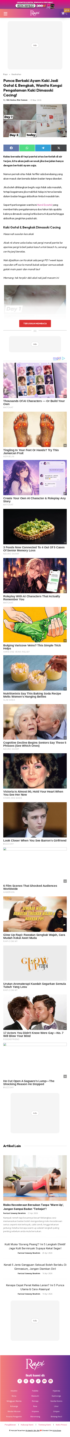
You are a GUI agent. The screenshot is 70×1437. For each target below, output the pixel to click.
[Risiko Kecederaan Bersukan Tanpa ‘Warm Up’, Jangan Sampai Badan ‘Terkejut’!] (35, 1178)
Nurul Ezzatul (44, 204)
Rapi (5, 74)
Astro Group (57, 1430)
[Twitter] (32, 1381)
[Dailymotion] (50, 1381)
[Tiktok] (38, 1381)
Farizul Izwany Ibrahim (14, 1213)
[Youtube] (44, 1381)
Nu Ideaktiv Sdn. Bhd (33, 1430)
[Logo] (35, 13)
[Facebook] (19, 1381)
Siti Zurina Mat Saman (17, 100)
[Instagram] (26, 1381)
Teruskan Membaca (35, 323)
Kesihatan (16, 74)
